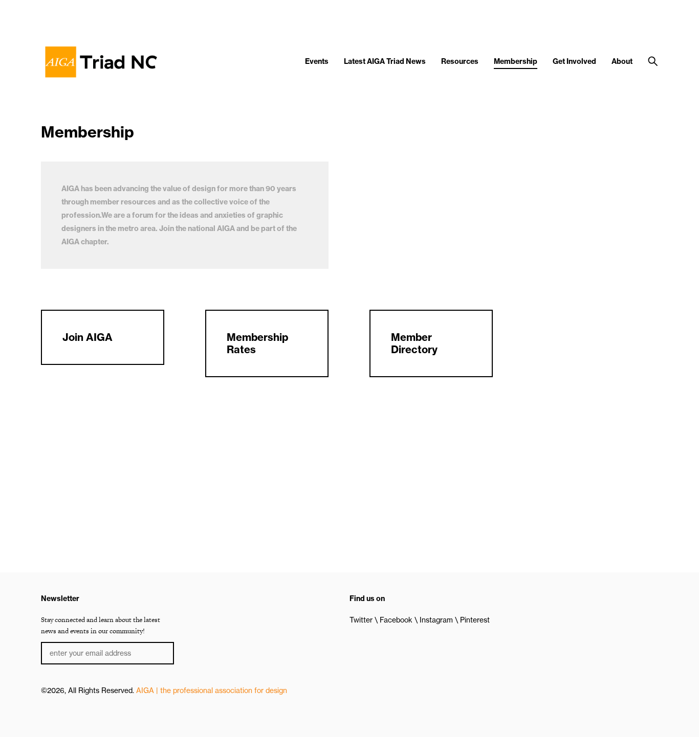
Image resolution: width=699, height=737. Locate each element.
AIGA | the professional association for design (211, 690)
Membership (515, 61)
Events (317, 61)
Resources (459, 61)
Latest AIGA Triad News (385, 61)
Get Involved (574, 61)
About (621, 61)
